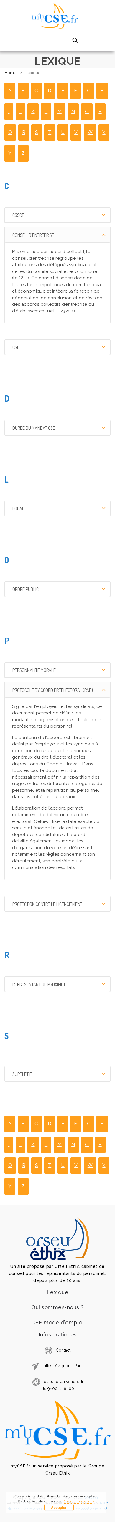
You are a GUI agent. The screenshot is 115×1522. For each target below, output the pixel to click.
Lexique (58, 1292)
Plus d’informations (78, 1501)
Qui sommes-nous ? (57, 1307)
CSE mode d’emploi (57, 1322)
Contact (63, 1350)
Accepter (59, 1507)
